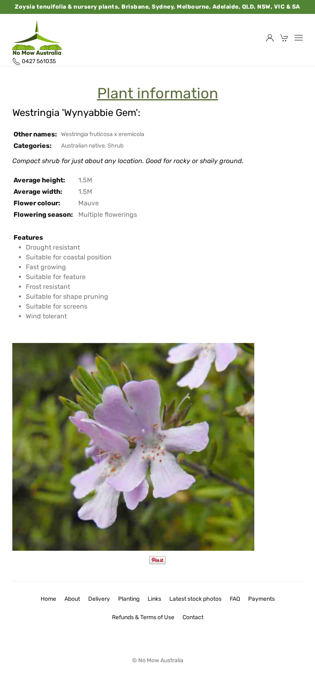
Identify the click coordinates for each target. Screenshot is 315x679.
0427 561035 (38, 61)
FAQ (235, 598)
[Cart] (284, 38)
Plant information (157, 93)
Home (48, 598)
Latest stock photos (195, 598)
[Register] (270, 38)
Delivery (99, 598)
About (72, 598)
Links (154, 598)
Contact (193, 617)
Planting (128, 598)
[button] (298, 38)
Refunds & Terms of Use (143, 617)
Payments (261, 598)
